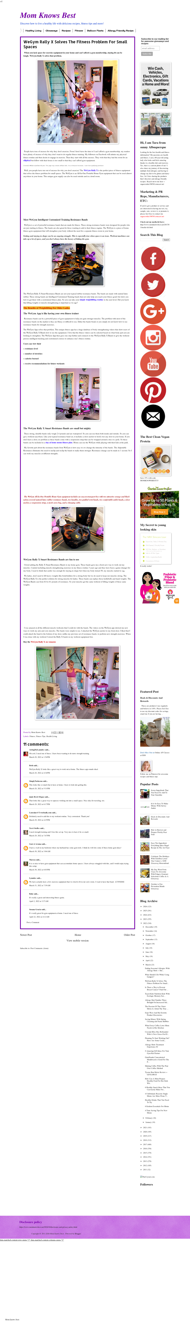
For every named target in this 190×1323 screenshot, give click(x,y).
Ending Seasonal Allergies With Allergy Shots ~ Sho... (157, 969)
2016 (145, 1148)
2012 (145, 1165)
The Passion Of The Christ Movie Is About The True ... (156, 1007)
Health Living (51, 736)
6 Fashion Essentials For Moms (157, 1106)
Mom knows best (12, 1319)
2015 (145, 1152)
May (148, 956)
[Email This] (52, 732)
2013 (145, 1161)
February (149, 1118)
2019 (145, 1135)
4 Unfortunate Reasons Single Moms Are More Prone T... (156, 1094)
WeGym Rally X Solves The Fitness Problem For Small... (157, 982)
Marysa (32, 859)
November (150, 931)
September (150, 939)
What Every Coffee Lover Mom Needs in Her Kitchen (157, 1026)
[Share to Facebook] (60, 732)
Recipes (66, 30)
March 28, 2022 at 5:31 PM (39, 788)
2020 (145, 1131)
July (147, 948)
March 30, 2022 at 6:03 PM (39, 869)
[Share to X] (57, 732)
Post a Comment (33, 922)
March (148, 964)
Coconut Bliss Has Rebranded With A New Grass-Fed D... (157, 1032)
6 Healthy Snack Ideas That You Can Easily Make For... (157, 1088)
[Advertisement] (77, 198)
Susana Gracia (35, 909)
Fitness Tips (40, 736)
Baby (31, 893)
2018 (145, 1140)
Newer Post (26, 935)
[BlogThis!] (55, 732)
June (148, 952)
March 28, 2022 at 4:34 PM (39, 772)
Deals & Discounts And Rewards (151, 699)
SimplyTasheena (35, 781)
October (149, 935)
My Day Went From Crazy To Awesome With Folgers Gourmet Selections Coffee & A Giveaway (159, 874)
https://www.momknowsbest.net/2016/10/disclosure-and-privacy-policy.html (48, 1227)
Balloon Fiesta (95, 30)
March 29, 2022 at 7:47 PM (39, 835)
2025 (145, 910)
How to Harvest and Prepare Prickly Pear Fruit (159, 832)
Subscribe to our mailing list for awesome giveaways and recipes (155, 41)
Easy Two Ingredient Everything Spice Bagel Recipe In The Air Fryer (160, 845)
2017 (145, 1144)
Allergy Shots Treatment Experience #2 (154, 1045)
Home (78, 935)
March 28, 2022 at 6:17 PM (39, 804)
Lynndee (32, 878)
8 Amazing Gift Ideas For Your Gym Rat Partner (157, 1052)
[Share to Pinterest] (62, 732)
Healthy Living (33, 30)
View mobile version (78, 940)
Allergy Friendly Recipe (121, 30)
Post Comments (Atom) (39, 948)
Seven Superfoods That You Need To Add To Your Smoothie (159, 792)
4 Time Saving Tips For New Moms (156, 1111)
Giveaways (52, 30)
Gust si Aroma (35, 844)
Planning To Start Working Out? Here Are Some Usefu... (157, 1039)
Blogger (78, 1233)
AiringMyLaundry (36, 749)
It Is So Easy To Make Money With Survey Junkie (159, 805)
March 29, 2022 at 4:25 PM (39, 820)
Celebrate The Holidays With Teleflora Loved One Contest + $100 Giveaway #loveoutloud (160, 859)
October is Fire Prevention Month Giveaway (157, 886)
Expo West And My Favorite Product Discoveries (156, 1013)
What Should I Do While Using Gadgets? (157, 975)
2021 (145, 1127)
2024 (145, 914)
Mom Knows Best (48, 14)
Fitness (79, 30)
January (149, 1122)
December (150, 926)
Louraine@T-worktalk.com (40, 812)
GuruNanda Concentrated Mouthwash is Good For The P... (157, 1059)
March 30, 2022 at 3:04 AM (39, 851)
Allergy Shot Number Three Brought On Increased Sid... (156, 1001)
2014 (145, 1157)
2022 (145, 923)
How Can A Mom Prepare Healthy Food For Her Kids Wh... (156, 1080)
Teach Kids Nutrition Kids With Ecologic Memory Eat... (157, 994)
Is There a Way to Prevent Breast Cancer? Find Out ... (156, 988)
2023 (145, 919)
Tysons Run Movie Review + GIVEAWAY (156, 1073)
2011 (145, 1169)
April (148, 960)
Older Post (129, 935)
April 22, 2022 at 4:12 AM (39, 916)
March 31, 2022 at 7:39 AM (39, 885)
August (148, 943)
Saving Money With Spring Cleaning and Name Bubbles (157, 1020)
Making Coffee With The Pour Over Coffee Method (156, 1067)
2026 (145, 906)
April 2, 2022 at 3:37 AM (38, 901)
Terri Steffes (34, 828)
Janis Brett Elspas (36, 796)
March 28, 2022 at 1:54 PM (39, 757)
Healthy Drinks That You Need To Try (157, 1101)
